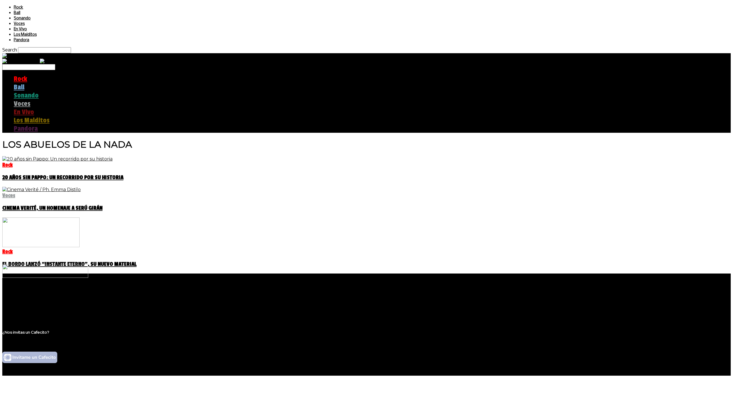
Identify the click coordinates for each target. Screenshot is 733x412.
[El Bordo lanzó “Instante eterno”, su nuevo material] (41, 245)
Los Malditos (25, 35)
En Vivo (20, 29)
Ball (17, 13)
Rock (18, 7)
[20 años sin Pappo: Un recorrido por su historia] (57, 159)
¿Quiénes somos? (33, 294)
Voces (19, 24)
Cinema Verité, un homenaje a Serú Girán (52, 208)
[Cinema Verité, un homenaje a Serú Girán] (41, 189)
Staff (19, 305)
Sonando (22, 18)
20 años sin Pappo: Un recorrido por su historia (62, 177)
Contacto (24, 311)
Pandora (21, 40)
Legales (22, 300)
